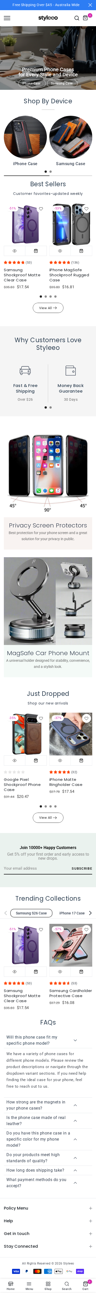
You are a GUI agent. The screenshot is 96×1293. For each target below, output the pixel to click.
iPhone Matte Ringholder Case (66, 782)
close (90, 5)
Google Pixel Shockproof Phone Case (22, 784)
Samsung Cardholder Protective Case (70, 993)
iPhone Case (31, 83)
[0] (85, 18)
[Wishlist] (41, 208)
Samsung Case (62, 83)
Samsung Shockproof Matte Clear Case (22, 275)
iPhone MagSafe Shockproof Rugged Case (69, 275)
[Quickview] (14, 250)
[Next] (87, 913)
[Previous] (9, 913)
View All (45, 308)
